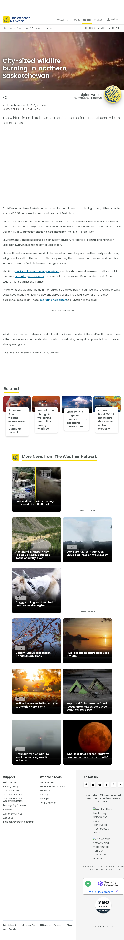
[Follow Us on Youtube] (99, 785)
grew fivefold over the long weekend (36, 271)
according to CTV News (29, 276)
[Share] (5, 97)
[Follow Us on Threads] (113, 785)
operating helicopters (53, 300)
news (13, 28)
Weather (24, 28)
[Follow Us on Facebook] (86, 785)
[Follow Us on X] (120, 785)
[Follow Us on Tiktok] (106, 785)
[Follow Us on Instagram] (93, 785)
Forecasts (37, 28)
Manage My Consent (15, 805)
